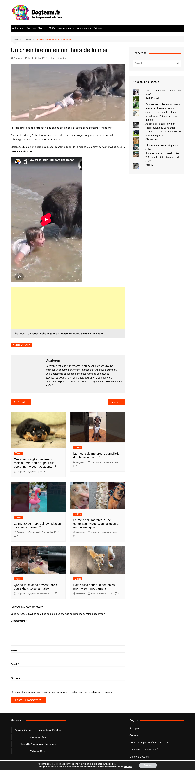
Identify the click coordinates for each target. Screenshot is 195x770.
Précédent (22, 402)
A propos (134, 728)
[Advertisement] (68, 308)
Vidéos (98, 28)
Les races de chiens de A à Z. (145, 749)
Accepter (148, 765)
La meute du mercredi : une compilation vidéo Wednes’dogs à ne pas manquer (95, 523)
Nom (14, 650)
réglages (128, 766)
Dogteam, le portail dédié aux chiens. (149, 742)
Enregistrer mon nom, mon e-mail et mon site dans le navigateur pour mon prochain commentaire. (63, 692)
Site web (15, 678)
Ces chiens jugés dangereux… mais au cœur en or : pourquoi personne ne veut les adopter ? (35, 463)
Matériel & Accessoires (61, 28)
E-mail (15, 664)
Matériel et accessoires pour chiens (38, 744)
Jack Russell (152, 98)
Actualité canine (23, 730)
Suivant (114, 402)
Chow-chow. (152, 139)
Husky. (149, 165)
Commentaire (19, 620)
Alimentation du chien (50, 730)
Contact (133, 735)
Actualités (17, 28)
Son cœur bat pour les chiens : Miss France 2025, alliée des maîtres (161, 116)
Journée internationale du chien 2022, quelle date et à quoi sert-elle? (162, 157)
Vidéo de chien (22, 345)
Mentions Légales (139, 756)
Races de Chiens (36, 28)
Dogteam (18, 58)
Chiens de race (38, 737)
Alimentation (84, 28)
